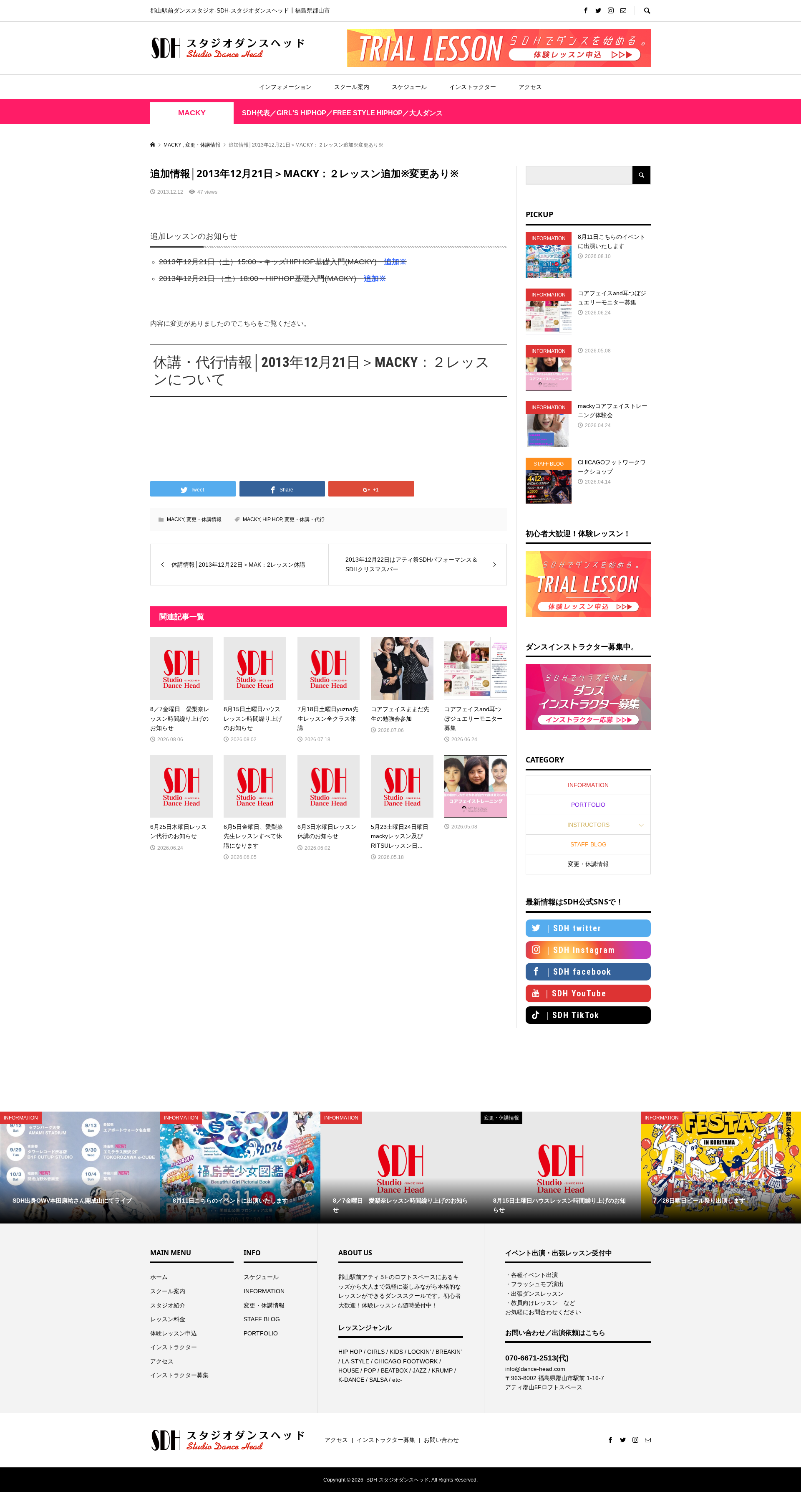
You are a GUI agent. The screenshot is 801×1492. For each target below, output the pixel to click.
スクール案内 (351, 87)
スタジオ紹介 (167, 1305)
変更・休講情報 (204, 519)
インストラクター (472, 87)
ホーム (159, 1277)
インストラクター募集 (179, 1375)
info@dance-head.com (535, 1368)
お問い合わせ (441, 1439)
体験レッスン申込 (173, 1333)
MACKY (192, 113)
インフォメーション (285, 87)
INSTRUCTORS (588, 824)
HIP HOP (272, 519)
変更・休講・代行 (305, 519)
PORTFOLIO (588, 804)
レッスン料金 (167, 1319)
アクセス (530, 87)
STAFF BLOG (588, 844)
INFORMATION (588, 785)
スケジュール (409, 87)
